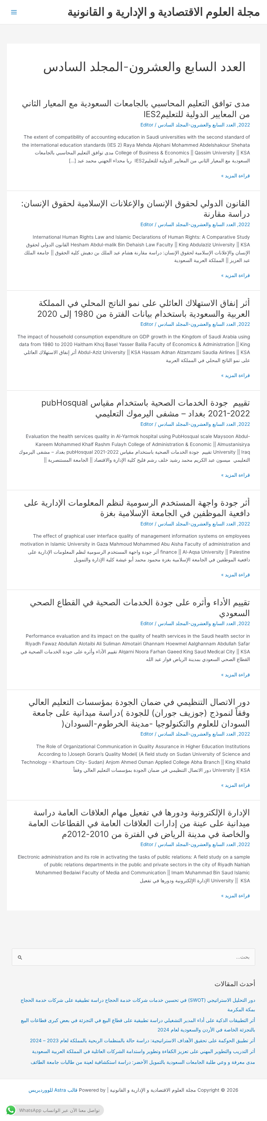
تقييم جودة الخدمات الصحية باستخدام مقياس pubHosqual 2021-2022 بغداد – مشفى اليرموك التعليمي (145, 408)
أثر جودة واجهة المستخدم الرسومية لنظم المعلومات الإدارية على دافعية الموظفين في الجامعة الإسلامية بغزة (137, 508)
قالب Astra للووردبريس (53, 1090)
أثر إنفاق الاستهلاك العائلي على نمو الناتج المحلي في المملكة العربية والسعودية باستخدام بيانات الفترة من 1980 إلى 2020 (143, 308)
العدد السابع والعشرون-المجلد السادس (197, 125)
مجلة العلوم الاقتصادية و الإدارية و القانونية (163, 11)
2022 (244, 125)
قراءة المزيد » (235, 176)
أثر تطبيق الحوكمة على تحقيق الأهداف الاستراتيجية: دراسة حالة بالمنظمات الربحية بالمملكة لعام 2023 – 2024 (142, 1040)
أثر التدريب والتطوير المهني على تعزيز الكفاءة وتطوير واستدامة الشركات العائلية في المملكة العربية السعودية (143, 1051)
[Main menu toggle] (14, 12)
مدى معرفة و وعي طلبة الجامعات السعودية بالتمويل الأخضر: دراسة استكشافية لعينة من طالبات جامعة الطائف (143, 1062)
